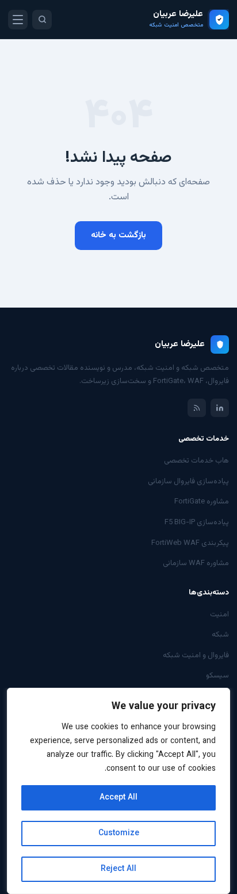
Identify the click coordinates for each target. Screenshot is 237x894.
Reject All (118, 869)
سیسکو (217, 675)
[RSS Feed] (197, 408)
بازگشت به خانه (118, 235)
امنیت (219, 614)
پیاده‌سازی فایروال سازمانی (188, 481)
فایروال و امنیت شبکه (196, 655)
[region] (118, 791)
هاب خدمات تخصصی (196, 461)
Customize (118, 833)
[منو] (18, 19)
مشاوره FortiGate (201, 501)
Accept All (118, 797)
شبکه (220, 635)
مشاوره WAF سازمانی (196, 563)
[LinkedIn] (220, 408)
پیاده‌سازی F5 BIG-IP (197, 522)
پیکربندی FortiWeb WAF (190, 543)
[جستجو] (42, 19)
